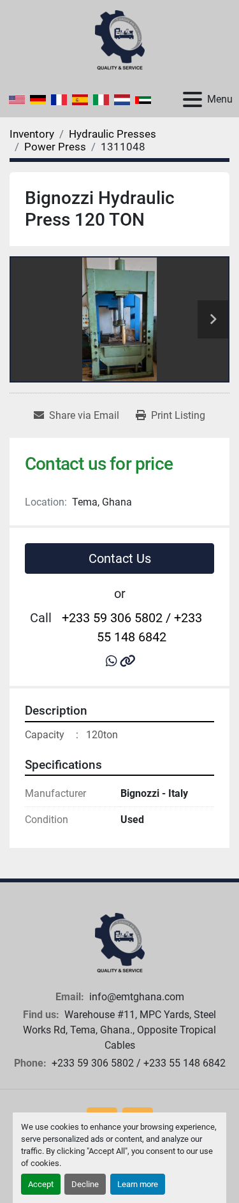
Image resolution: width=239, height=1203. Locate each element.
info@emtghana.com (135, 997)
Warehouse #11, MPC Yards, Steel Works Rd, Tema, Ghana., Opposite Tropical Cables (119, 1030)
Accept (41, 1184)
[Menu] (192, 99)
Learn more (137, 1184)
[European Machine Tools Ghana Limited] (120, 943)
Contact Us (120, 558)
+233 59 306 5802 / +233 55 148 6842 (132, 627)
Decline (85, 1184)
